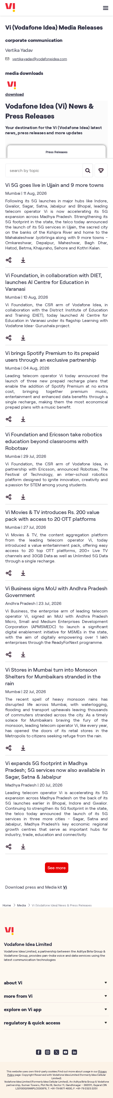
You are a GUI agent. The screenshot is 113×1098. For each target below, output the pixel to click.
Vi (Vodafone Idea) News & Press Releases (62, 905)
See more (57, 867)
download (14, 94)
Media (21, 905)
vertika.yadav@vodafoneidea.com (39, 59)
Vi (65, 886)
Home (7, 905)
